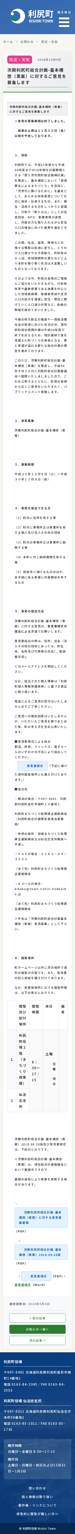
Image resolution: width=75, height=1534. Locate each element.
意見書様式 (35, 766)
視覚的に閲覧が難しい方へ (37, 1514)
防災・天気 (49, 42)
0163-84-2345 (25, 1384)
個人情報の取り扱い (37, 1496)
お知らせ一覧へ (37, 1329)
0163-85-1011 (25, 1423)
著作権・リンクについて (37, 1505)
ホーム (8, 42)
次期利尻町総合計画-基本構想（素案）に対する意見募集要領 (40, 1217)
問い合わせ (37, 1488)
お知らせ (27, 42)
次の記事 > (37, 1340)
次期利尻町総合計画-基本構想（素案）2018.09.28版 (40, 1252)
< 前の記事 (37, 1318)
